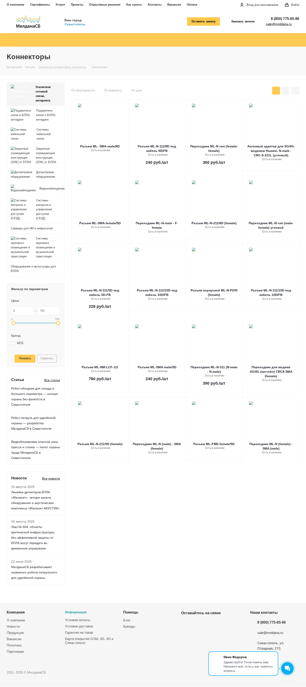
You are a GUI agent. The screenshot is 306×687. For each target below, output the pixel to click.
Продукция (15, 633)
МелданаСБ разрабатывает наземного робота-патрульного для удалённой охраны (34, 572)
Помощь (130, 612)
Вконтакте (185, 623)
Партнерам (15, 651)
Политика (14, 645)
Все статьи (52, 380)
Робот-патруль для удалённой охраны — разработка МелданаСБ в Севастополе (33, 423)
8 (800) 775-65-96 (285, 19)
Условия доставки (79, 626)
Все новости (51, 478)
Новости (13, 626)
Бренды (129, 626)
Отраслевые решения (105, 4)
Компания (16, 612)
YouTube (196, 623)
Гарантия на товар (79, 632)
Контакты (155, 4)
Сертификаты (40, 4)
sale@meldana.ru (279, 24)
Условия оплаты (77, 620)
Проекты (77, 4)
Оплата (192, 4)
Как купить (134, 4)
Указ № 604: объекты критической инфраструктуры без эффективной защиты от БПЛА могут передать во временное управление (32, 537)
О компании (15, 4)
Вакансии (174, 4)
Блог (126, 620)
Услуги (60, 4)
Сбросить (47, 358)
